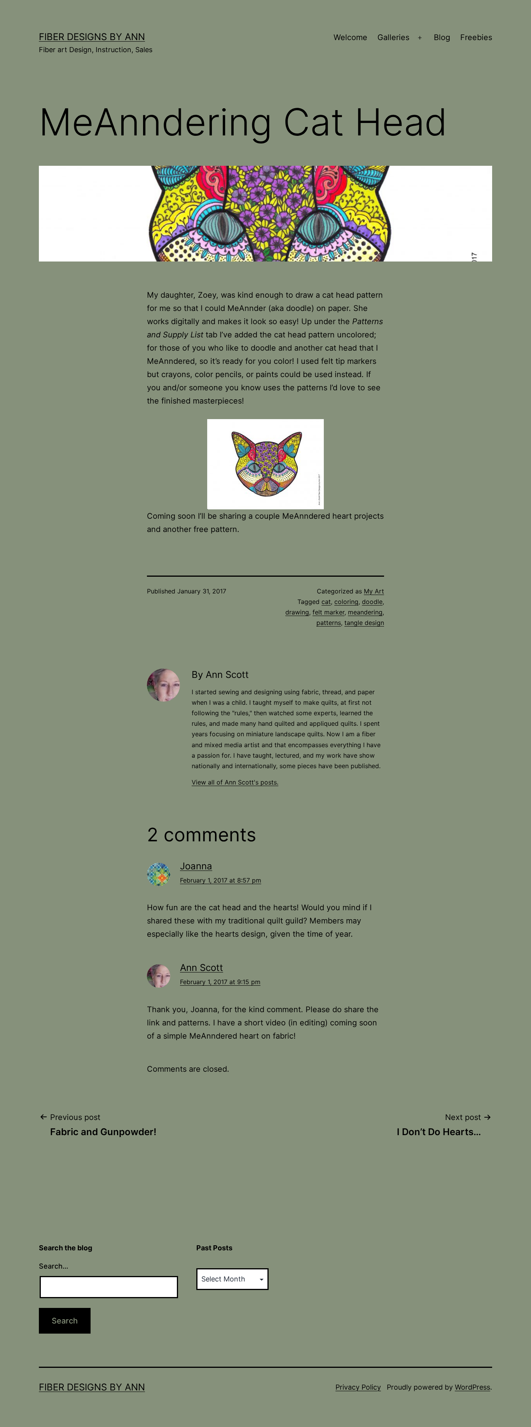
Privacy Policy (358, 1387)
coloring (346, 602)
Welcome (350, 37)
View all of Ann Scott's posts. (235, 782)
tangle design (364, 623)
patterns (328, 623)
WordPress (472, 1387)
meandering (365, 612)
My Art (374, 591)
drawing (297, 612)
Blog (442, 37)
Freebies (476, 37)
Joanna (196, 866)
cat (326, 602)
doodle (372, 602)
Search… (53, 1266)
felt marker (328, 612)
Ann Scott (201, 967)
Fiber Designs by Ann (92, 36)
